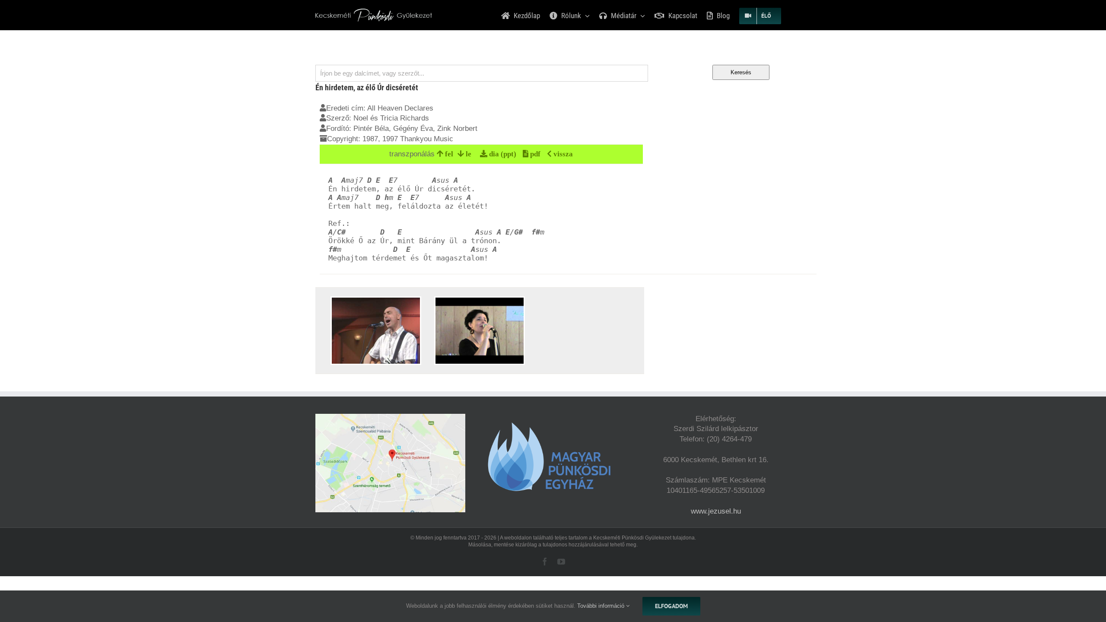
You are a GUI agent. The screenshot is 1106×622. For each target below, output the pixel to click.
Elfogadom (671, 606)
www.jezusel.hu (716, 511)
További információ (601, 606)
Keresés (741, 72)
